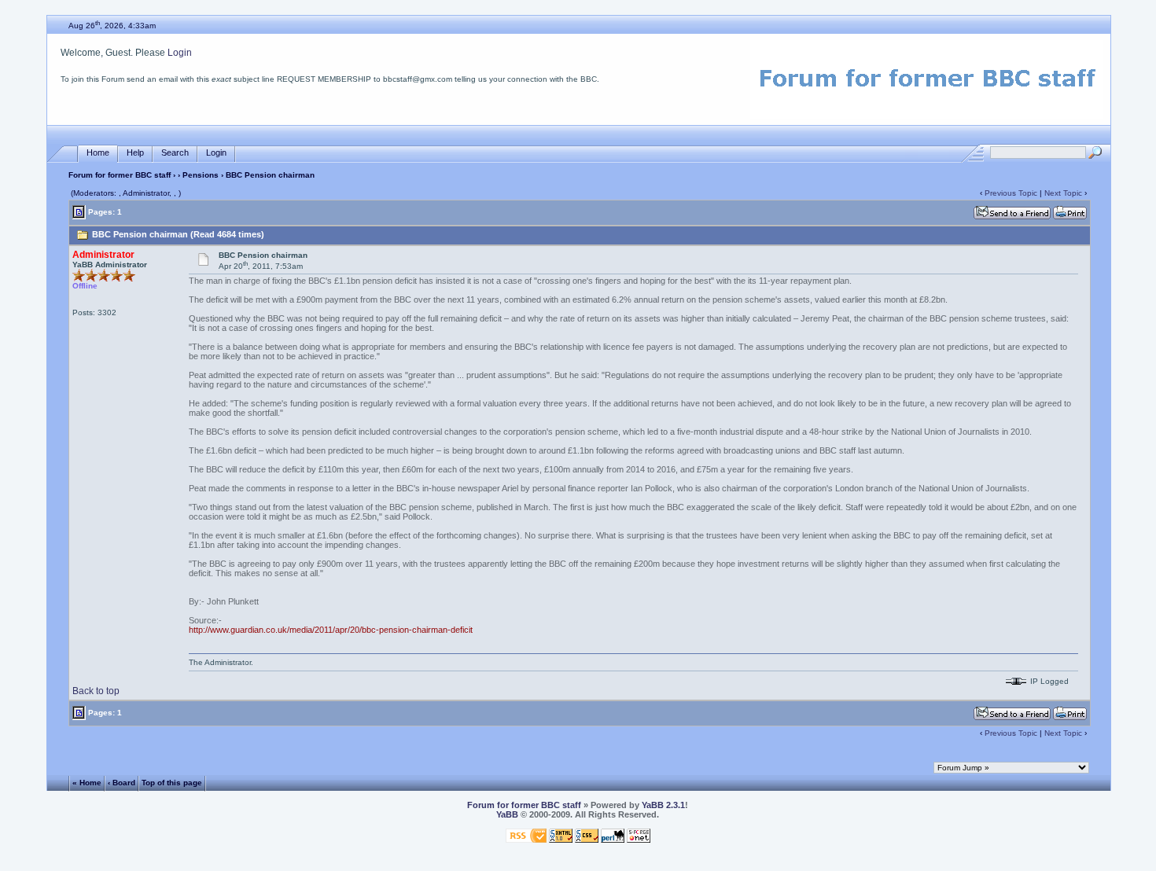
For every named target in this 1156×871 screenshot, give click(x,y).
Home (98, 152)
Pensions (200, 175)
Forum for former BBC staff (119, 175)
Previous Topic (1011, 193)
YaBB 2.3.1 (663, 805)
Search (175, 152)
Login (180, 52)
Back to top (96, 690)
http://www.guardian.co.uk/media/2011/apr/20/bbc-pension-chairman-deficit (331, 629)
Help (135, 152)
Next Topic (1063, 193)
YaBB (507, 814)
